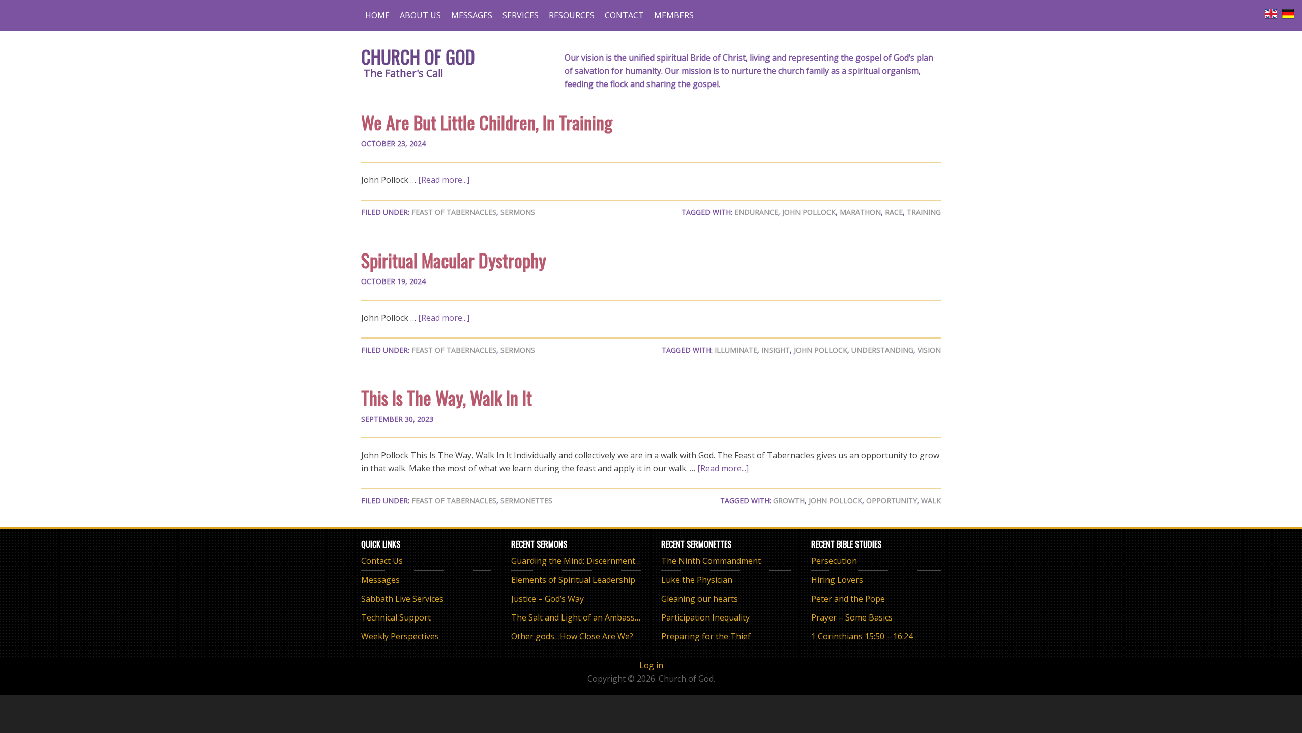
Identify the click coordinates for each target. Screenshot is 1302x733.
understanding (882, 350)
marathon (860, 212)
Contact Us (382, 561)
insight (775, 350)
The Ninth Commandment (711, 561)
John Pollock (809, 212)
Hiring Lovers (837, 579)
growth (789, 500)
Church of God (418, 56)
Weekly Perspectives (400, 636)
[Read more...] (443, 179)
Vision (929, 350)
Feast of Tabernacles (453, 212)
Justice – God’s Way (547, 598)
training (924, 212)
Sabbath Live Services (402, 598)
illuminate (736, 350)
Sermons (517, 212)
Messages (380, 579)
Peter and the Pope (848, 598)
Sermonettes (526, 500)
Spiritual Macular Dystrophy (453, 259)
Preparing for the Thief (706, 636)
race (894, 212)
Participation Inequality (705, 617)
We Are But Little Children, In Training (486, 121)
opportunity (891, 500)
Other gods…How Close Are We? (572, 636)
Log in (651, 665)
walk (931, 500)
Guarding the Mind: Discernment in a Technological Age (617, 561)
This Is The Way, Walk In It (446, 397)
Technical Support (396, 617)
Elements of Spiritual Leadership (573, 579)
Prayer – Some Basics (852, 617)
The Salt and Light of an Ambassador (582, 617)
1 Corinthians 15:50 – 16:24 (862, 636)
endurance (756, 212)
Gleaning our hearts (699, 598)
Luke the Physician (696, 579)
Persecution (834, 561)
